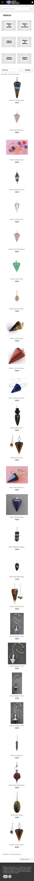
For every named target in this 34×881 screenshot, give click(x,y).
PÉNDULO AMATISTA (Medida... (16, 130)
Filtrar (27, 70)
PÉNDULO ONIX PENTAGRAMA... (17, 577)
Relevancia (11, 70)
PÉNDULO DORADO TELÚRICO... (17, 309)
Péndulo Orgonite (9, 58)
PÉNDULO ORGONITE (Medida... (17, 606)
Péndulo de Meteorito (24, 25)
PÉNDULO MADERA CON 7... (17, 428)
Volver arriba (26, 859)
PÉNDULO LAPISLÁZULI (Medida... (17, 398)
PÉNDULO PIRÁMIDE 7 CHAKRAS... (17, 547)
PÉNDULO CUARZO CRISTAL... (17, 219)
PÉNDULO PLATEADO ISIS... (17, 755)
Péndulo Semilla (25, 58)
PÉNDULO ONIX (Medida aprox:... (17, 487)
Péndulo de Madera (9, 25)
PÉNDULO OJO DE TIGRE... (17, 457)
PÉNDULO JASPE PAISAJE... (17, 338)
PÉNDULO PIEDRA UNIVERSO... (17, 517)
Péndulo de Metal (9, 42)
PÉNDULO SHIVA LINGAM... (17, 815)
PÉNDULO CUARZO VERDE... (17, 279)
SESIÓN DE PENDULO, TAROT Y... (17, 845)
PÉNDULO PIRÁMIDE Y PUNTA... (16, 636)
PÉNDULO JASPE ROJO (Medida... (17, 368)
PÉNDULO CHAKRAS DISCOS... (17, 160)
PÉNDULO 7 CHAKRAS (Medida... (17, 100)
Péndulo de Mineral (25, 42)
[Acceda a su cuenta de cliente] (32, 2)
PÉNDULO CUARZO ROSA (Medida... (17, 249)
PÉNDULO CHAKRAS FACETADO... (17, 189)
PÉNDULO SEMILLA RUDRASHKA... (17, 785)
